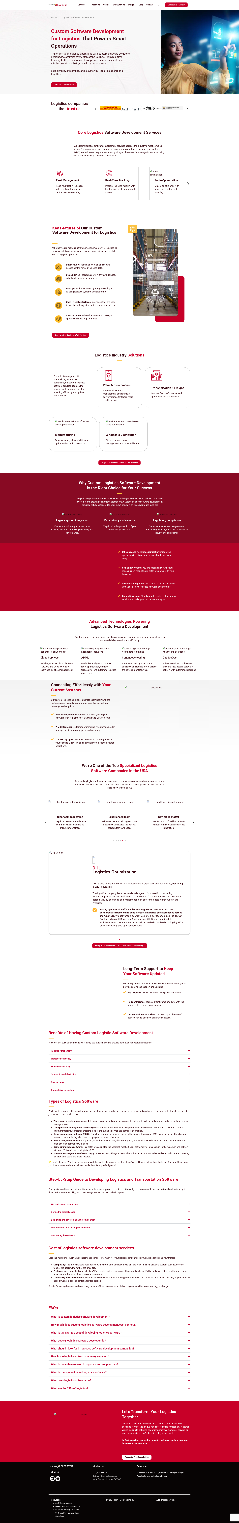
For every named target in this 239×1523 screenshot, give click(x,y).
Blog (141, 5)
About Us (96, 5)
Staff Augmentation (63, 1503)
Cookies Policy (127, 1500)
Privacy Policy (111, 1500)
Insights (131, 5)
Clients (106, 5)
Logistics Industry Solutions (67, 1510)
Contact (149, 5)
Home (54, 17)
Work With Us (119, 5)
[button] (95, 109)
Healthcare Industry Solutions (67, 1506)
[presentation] (187, 183)
